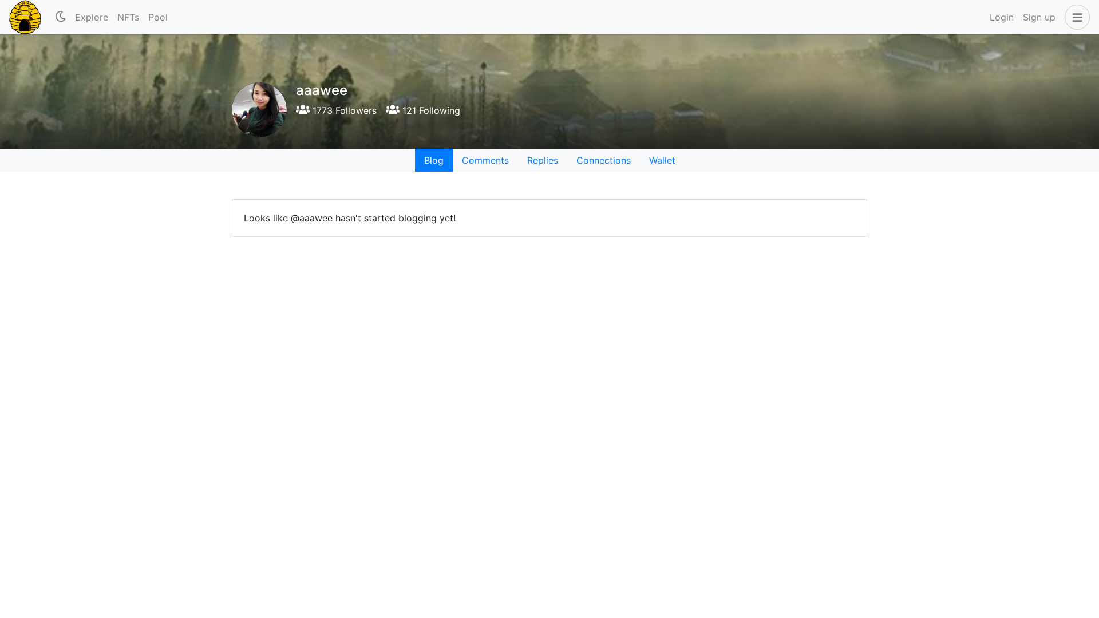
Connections (603, 160)
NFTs (128, 17)
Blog (434, 160)
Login (1002, 17)
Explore (91, 17)
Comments (485, 160)
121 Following (430, 110)
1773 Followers (343, 110)
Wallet (662, 160)
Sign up (1039, 17)
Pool (158, 17)
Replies (542, 160)
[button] (1075, 17)
